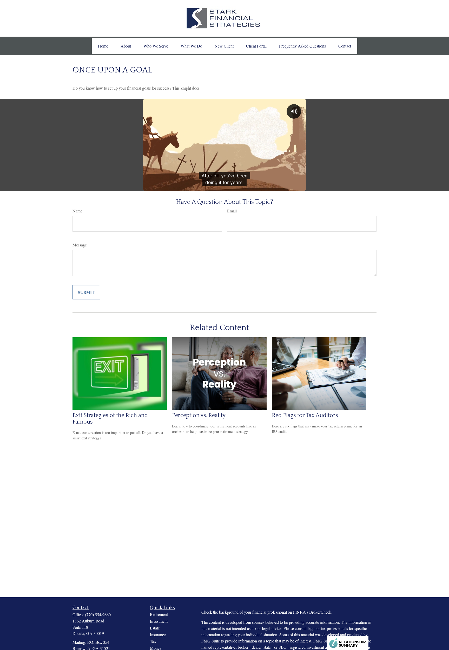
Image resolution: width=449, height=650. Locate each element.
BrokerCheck (320, 612)
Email (232, 210)
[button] (103, 46)
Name (77, 210)
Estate (155, 628)
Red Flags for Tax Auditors (305, 415)
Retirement (159, 614)
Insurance (158, 634)
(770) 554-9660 (98, 614)
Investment (159, 621)
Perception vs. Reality (199, 415)
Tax (153, 641)
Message (79, 244)
